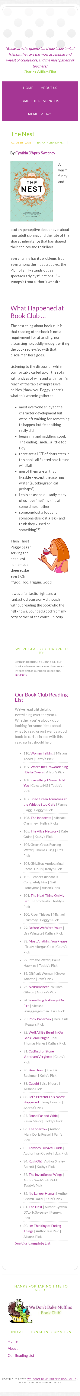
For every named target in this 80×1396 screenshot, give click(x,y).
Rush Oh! (35, 1161)
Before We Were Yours (45, 928)
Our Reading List (21, 1355)
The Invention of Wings (46, 1174)
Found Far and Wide (43, 1115)
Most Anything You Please (48, 941)
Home (12, 1341)
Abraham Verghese (38, 1056)
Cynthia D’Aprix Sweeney (35, 153)
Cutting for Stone (41, 1051)
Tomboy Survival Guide (46, 1148)
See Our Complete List (33, 1243)
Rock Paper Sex (40, 1019)
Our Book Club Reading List (41, 697)
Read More (21, 675)
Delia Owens (34, 772)
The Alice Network (44, 831)
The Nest (35, 1207)
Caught (34, 1083)
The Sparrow (38, 1129)
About (13, 1348)
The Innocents (41, 818)
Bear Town (36, 1070)
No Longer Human (42, 1193)
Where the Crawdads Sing (49, 767)
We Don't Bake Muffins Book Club (40, 26)
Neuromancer (39, 987)
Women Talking (42, 753)
